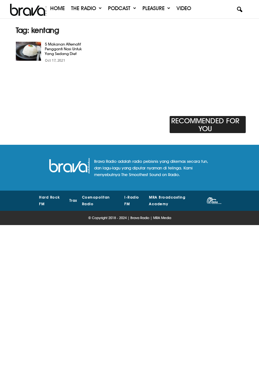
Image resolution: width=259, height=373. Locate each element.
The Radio (83, 8)
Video (184, 8)
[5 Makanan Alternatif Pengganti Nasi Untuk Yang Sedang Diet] (28, 51)
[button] (239, 10)
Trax (73, 200)
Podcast (119, 8)
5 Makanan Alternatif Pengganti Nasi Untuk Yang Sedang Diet (63, 49)
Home (57, 8)
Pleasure (153, 8)
